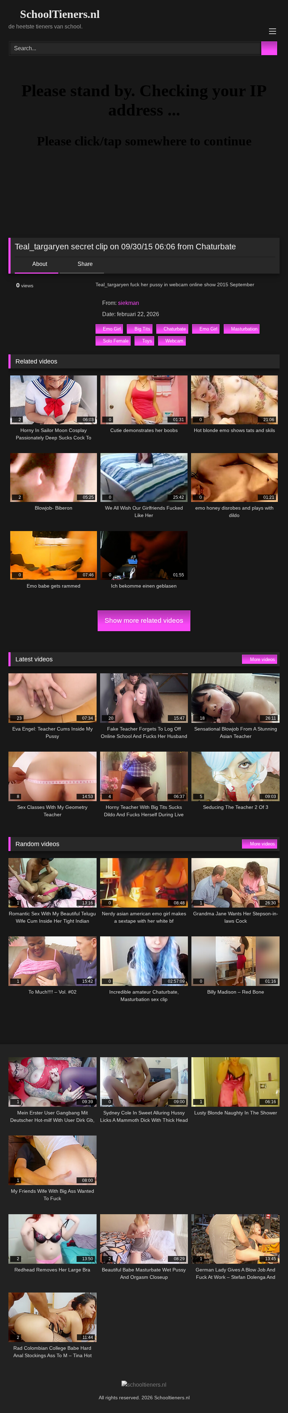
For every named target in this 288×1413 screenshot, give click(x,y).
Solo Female (116, 341)
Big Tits (142, 329)
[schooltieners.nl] (144, 1385)
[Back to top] (267, 1392)
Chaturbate (175, 329)
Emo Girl (112, 329)
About (39, 264)
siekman (128, 303)
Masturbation (244, 329)
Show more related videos (144, 620)
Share (84, 264)
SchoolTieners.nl (58, 14)
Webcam (174, 341)
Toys (147, 341)
